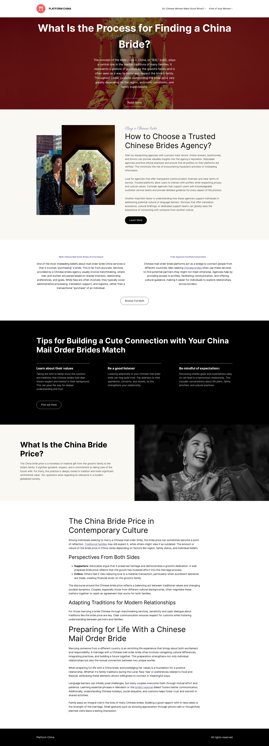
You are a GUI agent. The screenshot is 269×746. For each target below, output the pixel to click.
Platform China (60, 8)
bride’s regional (144, 687)
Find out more (49, 404)
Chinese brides (193, 267)
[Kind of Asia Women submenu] (232, 8)
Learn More (135, 220)
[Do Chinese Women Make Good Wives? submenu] (205, 8)
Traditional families (96, 544)
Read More (134, 102)
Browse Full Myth (134, 300)
